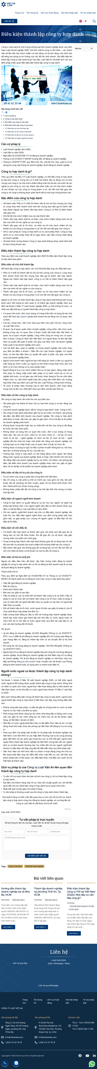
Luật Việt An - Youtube (87, 1056)
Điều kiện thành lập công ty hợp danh (19, 125)
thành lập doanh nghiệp (22, 316)
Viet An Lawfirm (80, 21)
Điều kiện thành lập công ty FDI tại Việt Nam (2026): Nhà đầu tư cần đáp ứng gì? (81, 893)
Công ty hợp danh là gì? (14, 119)
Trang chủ (19, 13)
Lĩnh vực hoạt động (49, 13)
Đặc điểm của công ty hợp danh (17, 122)
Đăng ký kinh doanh (26, 661)
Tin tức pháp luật (88, 13)
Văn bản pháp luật (69, 13)
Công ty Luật (35, 767)
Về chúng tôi (32, 13)
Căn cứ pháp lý (10, 116)
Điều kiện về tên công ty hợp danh (19, 132)
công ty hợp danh (15, 866)
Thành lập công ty (18, 900)
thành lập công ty (44, 579)
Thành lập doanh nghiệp (34, 866)
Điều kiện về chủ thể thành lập (18, 128)
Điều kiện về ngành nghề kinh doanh (20, 138)
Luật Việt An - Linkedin (94, 1056)
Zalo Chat (16, 1063)
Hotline (4, 1063)
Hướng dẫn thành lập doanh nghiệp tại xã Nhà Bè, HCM (15, 891)
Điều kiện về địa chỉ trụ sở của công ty (21, 135)
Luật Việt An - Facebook (80, 1056)
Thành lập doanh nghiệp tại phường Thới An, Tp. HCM (48, 891)
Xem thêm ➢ (8, 927)
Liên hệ (9, 21)
